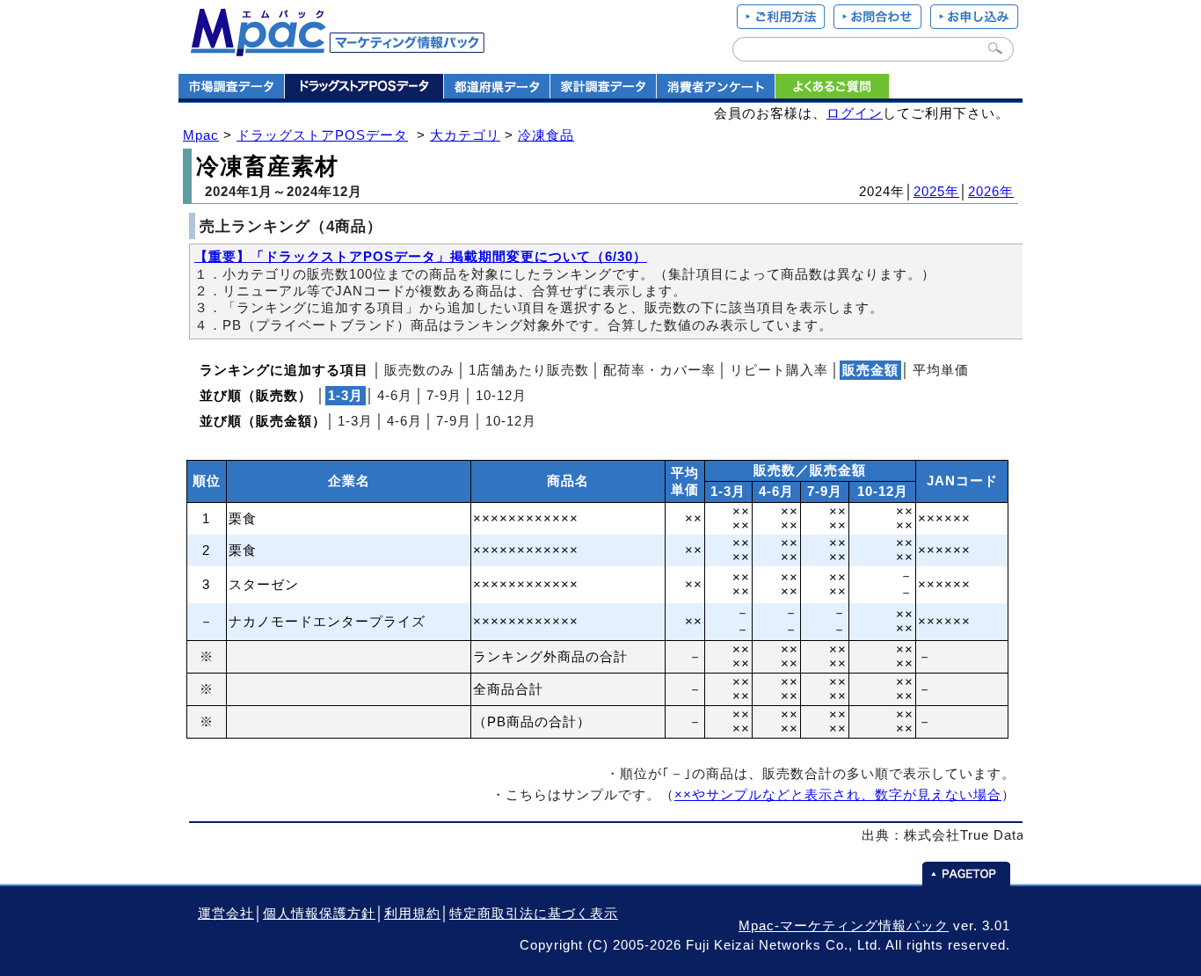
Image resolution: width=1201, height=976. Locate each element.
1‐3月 (355, 421)
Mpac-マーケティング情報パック (844, 926)
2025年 (936, 192)
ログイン (854, 113)
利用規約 (412, 914)
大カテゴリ (465, 135)
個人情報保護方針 (319, 914)
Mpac (201, 135)
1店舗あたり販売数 (529, 370)
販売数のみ (419, 370)
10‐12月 (501, 396)
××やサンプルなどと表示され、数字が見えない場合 (837, 795)
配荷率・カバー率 (659, 370)
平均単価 (941, 370)
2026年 (991, 192)
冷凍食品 (546, 135)
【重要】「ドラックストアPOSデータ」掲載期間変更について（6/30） (420, 257)
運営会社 (226, 914)
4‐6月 (394, 396)
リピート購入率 (779, 370)
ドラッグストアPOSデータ (322, 135)
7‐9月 (444, 396)
